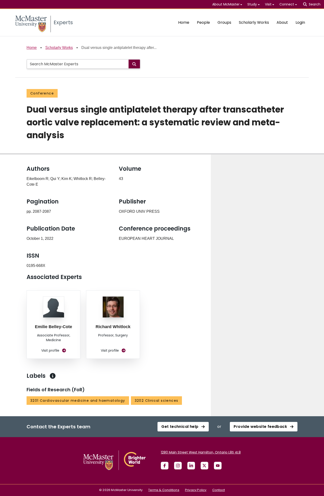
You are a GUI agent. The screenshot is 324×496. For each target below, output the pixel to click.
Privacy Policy (196, 490)
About (282, 22)
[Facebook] (164, 465)
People (203, 22)
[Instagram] (178, 465)
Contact (218, 490)
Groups (224, 22)
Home (183, 22)
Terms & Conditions (163, 490)
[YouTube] (218, 465)
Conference (42, 93)
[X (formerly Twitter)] (204, 465)
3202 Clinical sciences (156, 400)
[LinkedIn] (191, 465)
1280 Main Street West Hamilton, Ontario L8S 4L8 (201, 452)
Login (300, 22)
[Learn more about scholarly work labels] (53, 376)
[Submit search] (134, 64)
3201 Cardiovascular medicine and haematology (77, 400)
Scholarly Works (254, 22)
